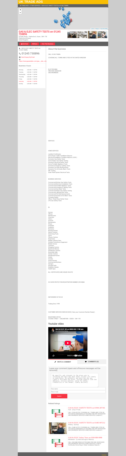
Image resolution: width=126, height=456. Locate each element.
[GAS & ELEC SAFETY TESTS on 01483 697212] (57, 428)
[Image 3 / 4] (93, 35)
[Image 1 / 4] (72, 35)
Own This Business (47, 44)
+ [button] (20, 10)
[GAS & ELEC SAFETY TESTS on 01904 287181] (57, 413)
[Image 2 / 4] (82, 35)
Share (35, 44)
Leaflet (92, 28)
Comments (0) (93, 362)
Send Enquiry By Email (27, 57)
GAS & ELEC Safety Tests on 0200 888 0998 (85, 438)
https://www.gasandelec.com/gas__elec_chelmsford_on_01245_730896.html (43, 61)
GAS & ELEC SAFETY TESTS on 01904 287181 (86, 408)
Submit (59, 396)
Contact (104, 455)
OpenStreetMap (104, 28)
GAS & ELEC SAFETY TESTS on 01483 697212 (86, 423)
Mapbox (97, 28)
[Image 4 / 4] (102, 35)
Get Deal (25, 44)
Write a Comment (64, 362)
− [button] (20, 12)
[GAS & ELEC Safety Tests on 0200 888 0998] (57, 443)
